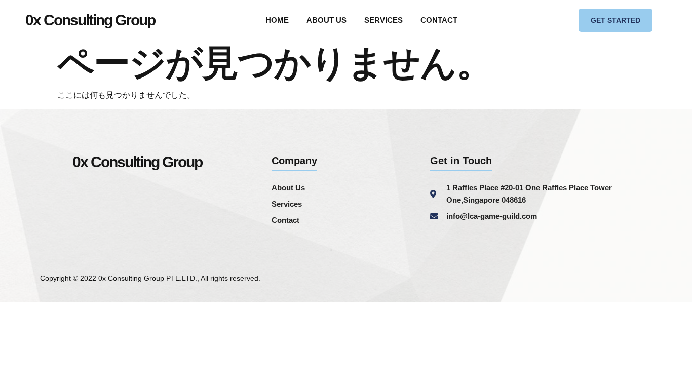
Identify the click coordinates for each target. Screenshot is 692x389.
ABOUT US (326, 20)
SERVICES (383, 20)
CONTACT (438, 20)
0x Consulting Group (90, 20)
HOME (277, 20)
